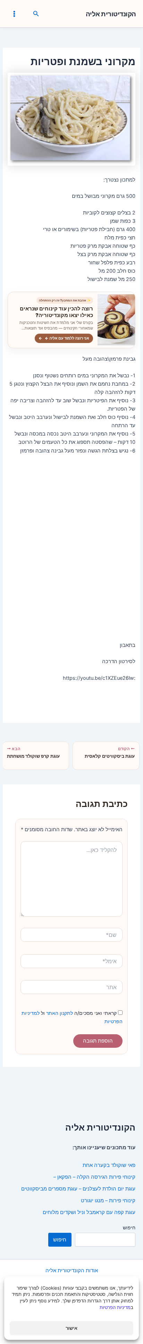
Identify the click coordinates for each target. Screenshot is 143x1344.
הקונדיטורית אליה (111, 14)
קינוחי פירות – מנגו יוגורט (108, 1200)
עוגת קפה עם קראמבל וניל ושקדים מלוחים (89, 1212)
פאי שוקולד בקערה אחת (109, 1165)
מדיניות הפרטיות (115, 1307)
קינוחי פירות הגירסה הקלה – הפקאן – (94, 1177)
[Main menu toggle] (14, 14)
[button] (35, 14)
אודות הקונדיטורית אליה (71, 1270)
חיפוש (129, 1227)
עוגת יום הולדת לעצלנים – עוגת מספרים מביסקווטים (78, 1189)
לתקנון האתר (59, 1013)
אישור (71, 1328)
